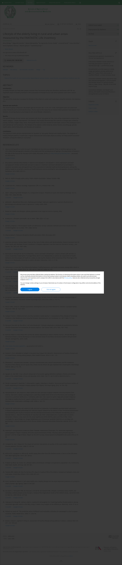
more (30, 279)
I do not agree (50, 289)
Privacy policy (68, 278)
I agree (30, 289)
